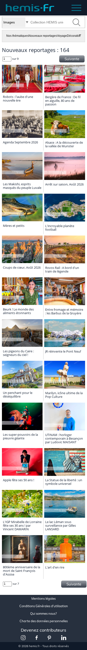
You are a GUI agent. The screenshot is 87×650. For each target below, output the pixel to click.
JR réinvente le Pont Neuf (63, 351)
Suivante (72, 59)
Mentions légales (43, 598)
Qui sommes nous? (43, 613)
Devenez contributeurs (43, 630)
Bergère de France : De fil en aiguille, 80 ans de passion (62, 100)
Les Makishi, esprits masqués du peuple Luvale (22, 186)
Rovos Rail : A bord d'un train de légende (62, 269)
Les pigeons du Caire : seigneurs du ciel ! (18, 353)
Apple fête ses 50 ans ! (18, 480)
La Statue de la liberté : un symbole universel (63, 482)
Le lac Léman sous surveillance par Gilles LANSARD (60, 525)
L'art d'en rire (54, 567)
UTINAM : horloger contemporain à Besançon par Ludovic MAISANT (64, 438)
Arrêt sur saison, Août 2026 (64, 184)
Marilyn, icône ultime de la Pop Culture (64, 395)
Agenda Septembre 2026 (20, 142)
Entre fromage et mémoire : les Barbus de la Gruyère (64, 311)
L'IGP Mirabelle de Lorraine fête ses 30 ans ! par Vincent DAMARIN (22, 525)
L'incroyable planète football (59, 228)
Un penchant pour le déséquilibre (17, 395)
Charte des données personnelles (44, 621)
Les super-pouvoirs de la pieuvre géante (20, 436)
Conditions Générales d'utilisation (43, 606)
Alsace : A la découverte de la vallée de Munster (64, 144)
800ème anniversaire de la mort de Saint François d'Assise (21, 570)
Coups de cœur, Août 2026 (22, 267)
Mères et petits (13, 225)
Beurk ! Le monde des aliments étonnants (18, 311)
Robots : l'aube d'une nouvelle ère (18, 99)
